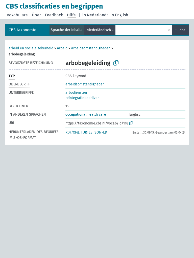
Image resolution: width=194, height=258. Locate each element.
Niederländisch (98, 30)
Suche (180, 30)
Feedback (54, 15)
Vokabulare (17, 15)
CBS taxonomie (22, 29)
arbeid (62, 48)
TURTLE (86, 132)
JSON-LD (100, 132)
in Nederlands (95, 15)
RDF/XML (72, 132)
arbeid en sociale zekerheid (31, 48)
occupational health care (85, 114)
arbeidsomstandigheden (90, 48)
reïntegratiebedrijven (82, 98)
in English (119, 15)
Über (36, 15)
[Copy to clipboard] (115, 63)
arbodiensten (76, 92)
